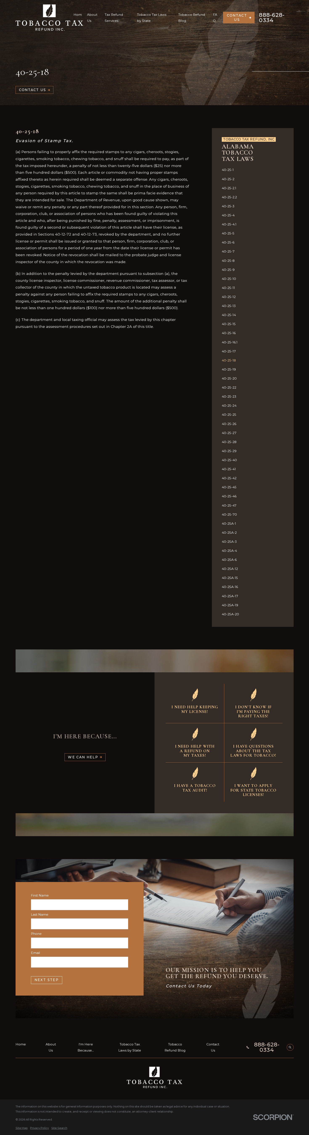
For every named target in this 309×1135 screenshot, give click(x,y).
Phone (36, 933)
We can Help (83, 757)
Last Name (39, 914)
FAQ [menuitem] (215, 18)
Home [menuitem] (78, 18)
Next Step (46, 980)
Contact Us (237, 17)
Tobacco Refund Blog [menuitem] (191, 18)
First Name (40, 895)
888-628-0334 (272, 17)
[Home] (49, 17)
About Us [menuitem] (92, 18)
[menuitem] (253, 169)
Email (35, 953)
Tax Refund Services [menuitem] (114, 18)
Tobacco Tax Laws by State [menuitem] (151, 18)
